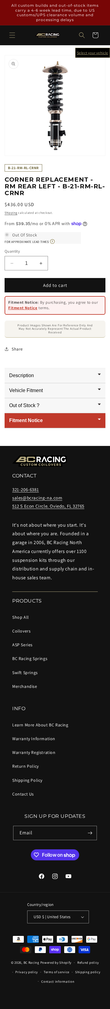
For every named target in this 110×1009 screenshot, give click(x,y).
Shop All (20, 617)
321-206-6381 (25, 489)
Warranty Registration (34, 752)
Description (21, 375)
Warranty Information (33, 738)
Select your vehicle (92, 52)
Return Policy (25, 766)
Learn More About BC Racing (40, 725)
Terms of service (56, 972)
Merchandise (24, 686)
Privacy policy (26, 972)
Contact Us (23, 794)
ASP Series (22, 644)
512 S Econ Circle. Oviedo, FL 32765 (48, 506)
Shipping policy (88, 972)
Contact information (57, 981)
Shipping (11, 213)
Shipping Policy (27, 780)
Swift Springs (25, 672)
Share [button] (17, 349)
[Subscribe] (90, 833)
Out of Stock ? (24, 405)
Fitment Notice (22, 307)
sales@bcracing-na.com (37, 498)
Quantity (12, 251)
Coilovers (21, 631)
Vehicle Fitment (26, 390)
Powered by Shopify (56, 962)
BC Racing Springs (29, 658)
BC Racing (31, 962)
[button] (12, 35)
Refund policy (88, 962)
